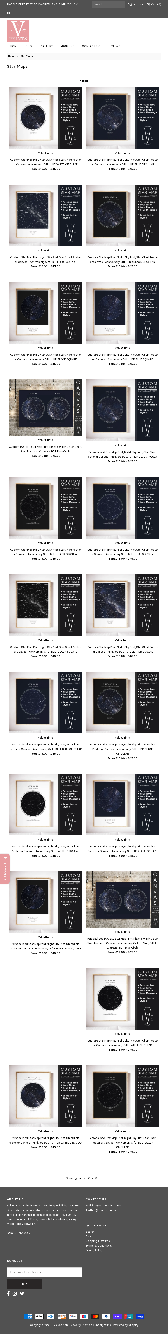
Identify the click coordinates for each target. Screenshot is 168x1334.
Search (90, 1231)
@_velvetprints (106, 1210)
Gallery (47, 46)
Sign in (132, 4)
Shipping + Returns (98, 1241)
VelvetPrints (61, 1325)
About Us (67, 46)
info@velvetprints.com (107, 1205)
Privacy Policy (94, 1250)
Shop (29, 46)
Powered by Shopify (125, 1325)
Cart (155, 4)
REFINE (84, 80)
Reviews (114, 46)
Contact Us (91, 46)
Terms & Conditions (99, 1245)
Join (141, 4)
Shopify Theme (80, 1325)
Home (14, 46)
